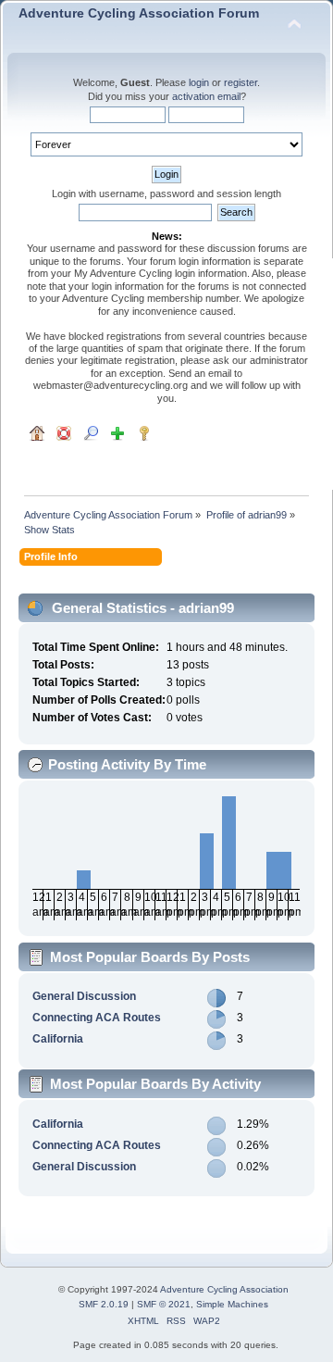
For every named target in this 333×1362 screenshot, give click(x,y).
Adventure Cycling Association (224, 1289)
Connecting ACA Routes (96, 1017)
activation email (206, 96)
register (240, 82)
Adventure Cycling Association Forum (138, 13)
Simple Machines (232, 1304)
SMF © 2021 (164, 1304)
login (199, 82)
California (57, 1038)
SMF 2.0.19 (104, 1304)
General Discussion (84, 996)
